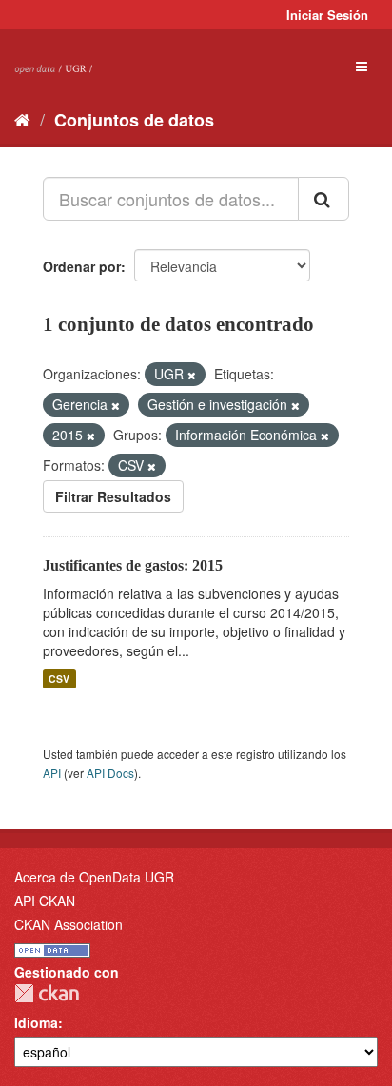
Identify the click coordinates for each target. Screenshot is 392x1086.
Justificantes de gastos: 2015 (133, 565)
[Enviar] (323, 199)
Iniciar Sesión (327, 15)
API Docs (110, 773)
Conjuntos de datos (134, 119)
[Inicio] (22, 119)
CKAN (46, 993)
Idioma (36, 1022)
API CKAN (44, 900)
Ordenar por (82, 266)
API (52, 773)
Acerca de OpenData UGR (94, 876)
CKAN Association (68, 924)
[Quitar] (191, 374)
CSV (59, 678)
